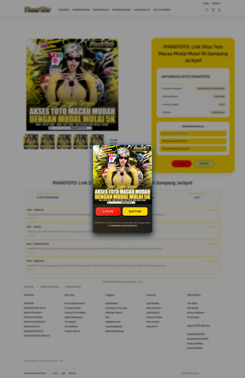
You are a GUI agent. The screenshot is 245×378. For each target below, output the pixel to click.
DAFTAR (135, 211)
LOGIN (108, 211)
